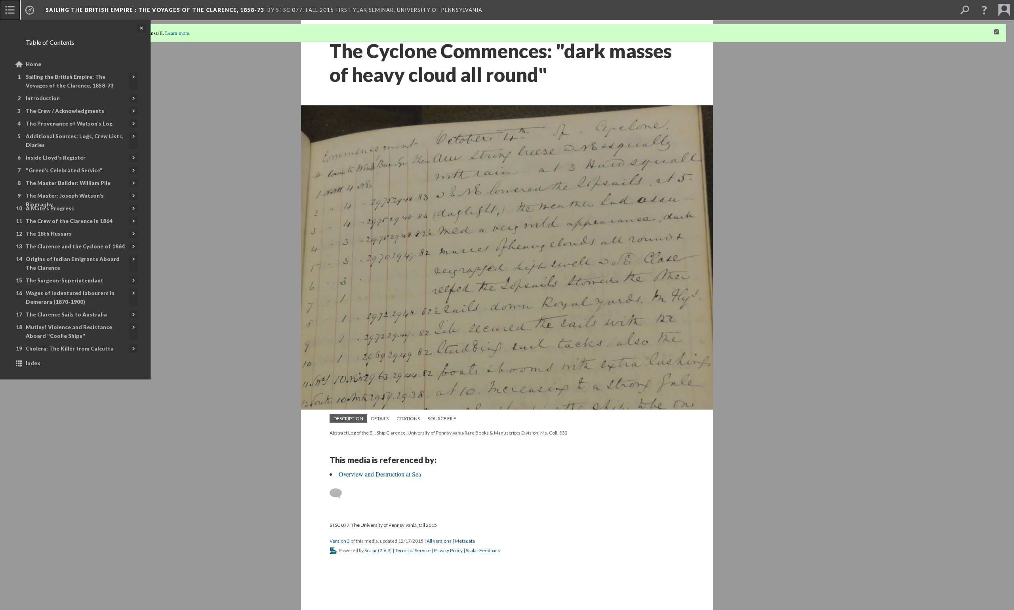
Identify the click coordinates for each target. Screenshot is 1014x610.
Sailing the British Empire (155, 10)
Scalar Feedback (483, 550)
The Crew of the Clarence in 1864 (69, 221)
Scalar (370, 550)
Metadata (465, 541)
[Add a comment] (339, 493)
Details (380, 418)
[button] (984, 10)
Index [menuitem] (33, 363)
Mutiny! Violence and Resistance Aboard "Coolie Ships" (69, 331)
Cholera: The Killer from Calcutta (70, 348)
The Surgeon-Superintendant (64, 280)
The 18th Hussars (49, 234)
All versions (439, 541)
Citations (408, 418)
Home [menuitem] (33, 64)
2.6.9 (384, 550)
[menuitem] (10, 10)
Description (348, 418)
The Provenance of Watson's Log (69, 123)
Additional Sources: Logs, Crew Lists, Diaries (74, 140)
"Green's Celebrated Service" (64, 170)
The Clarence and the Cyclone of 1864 (75, 246)
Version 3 (340, 541)
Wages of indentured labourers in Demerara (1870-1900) (70, 297)
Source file (442, 418)
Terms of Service (413, 550)
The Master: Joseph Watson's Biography (65, 200)
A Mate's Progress (50, 208)
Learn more (177, 32)
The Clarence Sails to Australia (66, 314)
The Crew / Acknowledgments (65, 111)
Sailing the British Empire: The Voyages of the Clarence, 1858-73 (70, 81)
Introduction (43, 98)
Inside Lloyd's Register (56, 157)
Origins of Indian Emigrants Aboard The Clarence (73, 263)
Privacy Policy (448, 550)
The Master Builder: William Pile (68, 183)
